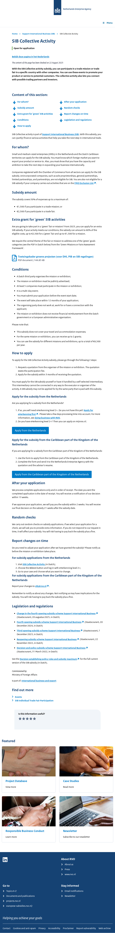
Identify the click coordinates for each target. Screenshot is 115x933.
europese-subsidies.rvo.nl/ (19, 905)
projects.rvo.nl (13, 900)
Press (67, 869)
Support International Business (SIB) (38, 33)
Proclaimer (68, 928)
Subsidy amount (25, 107)
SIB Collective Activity (34, 564)
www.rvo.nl (70, 874)
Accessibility (54, 928)
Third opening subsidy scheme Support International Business (48, 630)
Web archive (105, 928)
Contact (6, 928)
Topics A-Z (11, 891)
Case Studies (71, 781)
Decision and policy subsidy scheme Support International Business (51, 647)
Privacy (42, 928)
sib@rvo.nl (40, 586)
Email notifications (74, 891)
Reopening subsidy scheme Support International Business (47, 639)
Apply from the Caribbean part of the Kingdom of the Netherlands (52, 474)
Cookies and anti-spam (24, 928)
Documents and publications (20, 895)
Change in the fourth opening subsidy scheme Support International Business (56, 613)
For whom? (23, 101)
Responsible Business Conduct (25, 831)
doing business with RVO (47, 417)
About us (69, 864)
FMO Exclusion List (84, 183)
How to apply (24, 125)
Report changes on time (76, 113)
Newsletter (70, 831)
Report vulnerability (86, 928)
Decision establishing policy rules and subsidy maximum (48, 659)
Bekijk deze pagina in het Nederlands (30, 56)
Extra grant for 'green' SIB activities (35, 113)
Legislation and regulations (78, 119)
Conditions (23, 119)
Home (15, 33)
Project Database (16, 781)
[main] (57, 439)
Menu (110, 22)
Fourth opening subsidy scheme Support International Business (49, 622)
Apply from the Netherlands (30, 430)
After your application (75, 101)
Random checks (72, 107)
